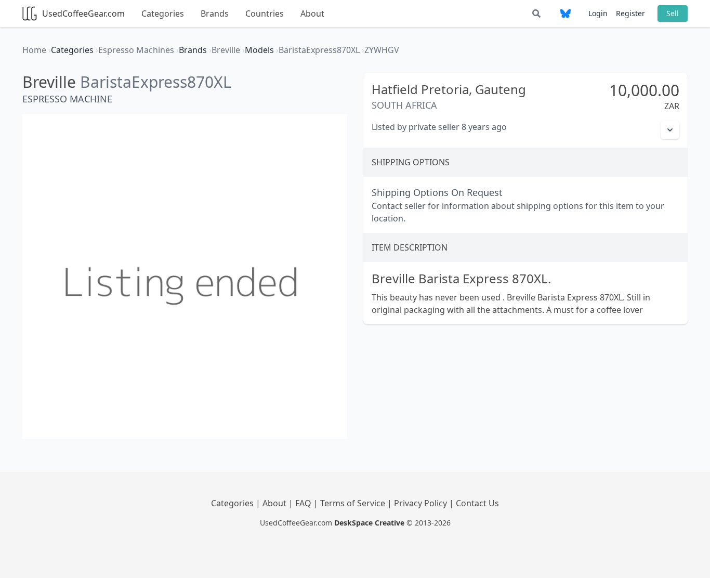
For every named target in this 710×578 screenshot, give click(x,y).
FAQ (304, 503)
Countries (264, 13)
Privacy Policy (421, 503)
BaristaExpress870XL (155, 82)
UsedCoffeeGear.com (83, 13)
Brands (215, 13)
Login (598, 13)
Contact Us (477, 503)
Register (630, 13)
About (312, 13)
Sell (672, 13)
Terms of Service (353, 503)
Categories (162, 13)
